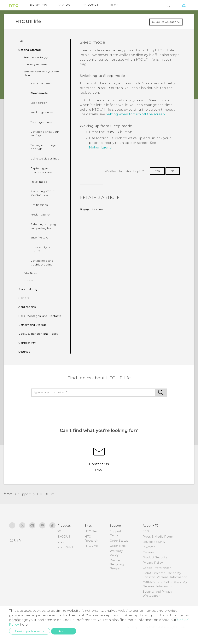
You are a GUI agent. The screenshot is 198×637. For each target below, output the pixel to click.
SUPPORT (91, 5)
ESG (146, 531)
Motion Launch (41, 214)
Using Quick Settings (45, 158)
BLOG (114, 5)
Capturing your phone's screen (41, 170)
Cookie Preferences (157, 568)
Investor (149, 547)
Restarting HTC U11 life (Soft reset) (43, 193)
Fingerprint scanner (91, 209)
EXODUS (63, 536)
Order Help (118, 546)
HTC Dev (91, 531)
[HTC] (13, 5)
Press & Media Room (158, 536)
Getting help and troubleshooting (42, 262)
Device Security (154, 542)
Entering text (39, 237)
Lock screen (39, 102)
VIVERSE (65, 5)
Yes (157, 170)
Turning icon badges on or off (44, 146)
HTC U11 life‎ (46, 494)
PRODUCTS (38, 5)
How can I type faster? (40, 249)
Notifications (39, 204)
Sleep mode (39, 93)
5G (59, 531)
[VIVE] (183, 5)
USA (17, 540)
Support (24, 494)
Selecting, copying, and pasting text (44, 226)
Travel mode (39, 181)
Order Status (119, 540)
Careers (148, 552)
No (172, 170)
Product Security (155, 557)
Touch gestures (41, 122)
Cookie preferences (29, 631)
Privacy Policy (153, 562)
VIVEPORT (65, 547)
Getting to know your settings (45, 133)
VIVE (61, 542)
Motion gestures (42, 112)
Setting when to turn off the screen (135, 114)
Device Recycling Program (117, 564)
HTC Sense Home (42, 83)
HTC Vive (91, 546)
